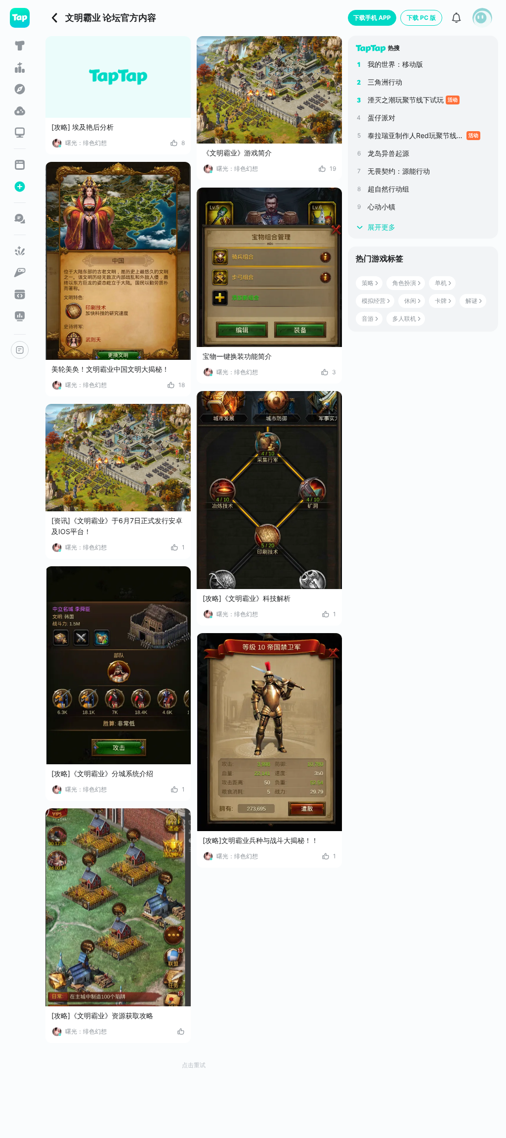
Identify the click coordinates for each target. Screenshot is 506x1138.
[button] (482, 18)
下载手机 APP (372, 17)
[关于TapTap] (20, 350)
